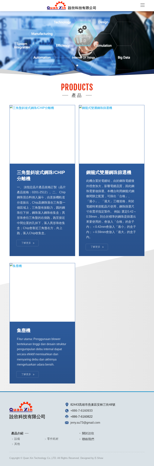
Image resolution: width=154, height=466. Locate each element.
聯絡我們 (88, 439)
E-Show (99, 458)
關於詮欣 (88, 433)
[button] (6, 46)
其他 (17, 443)
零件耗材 (52, 438)
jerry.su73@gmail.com (85, 422)
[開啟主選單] (142, 5)
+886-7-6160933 (81, 410)
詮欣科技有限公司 (71, 5)
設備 (17, 438)
